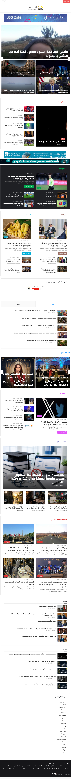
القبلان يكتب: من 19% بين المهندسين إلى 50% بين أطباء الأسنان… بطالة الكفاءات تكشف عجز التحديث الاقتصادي (31, 615)
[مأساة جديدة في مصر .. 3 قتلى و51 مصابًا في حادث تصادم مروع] (53, 68)
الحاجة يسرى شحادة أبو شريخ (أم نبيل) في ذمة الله (42, 669)
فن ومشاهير (63, 736)
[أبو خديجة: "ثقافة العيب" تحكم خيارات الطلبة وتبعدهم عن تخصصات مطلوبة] (62, 335)
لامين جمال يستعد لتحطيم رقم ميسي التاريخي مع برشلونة (13, 204)
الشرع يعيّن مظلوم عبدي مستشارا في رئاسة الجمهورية (53, 244)
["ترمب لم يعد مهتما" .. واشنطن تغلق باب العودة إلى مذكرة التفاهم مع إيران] (62, 260)
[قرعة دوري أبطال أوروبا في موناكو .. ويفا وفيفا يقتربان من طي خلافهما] (62, 203)
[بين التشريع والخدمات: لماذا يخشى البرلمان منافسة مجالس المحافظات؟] (62, 631)
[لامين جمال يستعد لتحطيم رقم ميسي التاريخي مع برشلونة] (29, 203)
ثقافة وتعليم (63, 718)
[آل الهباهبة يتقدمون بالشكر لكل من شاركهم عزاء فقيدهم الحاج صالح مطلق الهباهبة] (62, 656)
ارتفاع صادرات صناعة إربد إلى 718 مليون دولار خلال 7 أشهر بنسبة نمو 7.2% (35, 311)
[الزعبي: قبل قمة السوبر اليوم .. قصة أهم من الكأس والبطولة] (35, 42)
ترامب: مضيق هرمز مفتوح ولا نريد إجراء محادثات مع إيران (14, 135)
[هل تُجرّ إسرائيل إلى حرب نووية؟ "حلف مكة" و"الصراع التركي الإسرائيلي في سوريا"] (62, 269)
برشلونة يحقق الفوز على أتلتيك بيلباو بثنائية (13, 118)
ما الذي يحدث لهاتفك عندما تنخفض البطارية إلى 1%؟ (14, 401)
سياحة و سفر (62, 728)
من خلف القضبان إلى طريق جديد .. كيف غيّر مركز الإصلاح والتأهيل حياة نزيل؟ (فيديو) (14, 508)
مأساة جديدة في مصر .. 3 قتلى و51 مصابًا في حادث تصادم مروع (54, 73)
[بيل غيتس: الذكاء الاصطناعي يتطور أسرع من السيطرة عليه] (29, 409)
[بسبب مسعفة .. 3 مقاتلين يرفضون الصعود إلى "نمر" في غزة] (62, 320)
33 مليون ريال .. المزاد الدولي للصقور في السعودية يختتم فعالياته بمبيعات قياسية (13, 261)
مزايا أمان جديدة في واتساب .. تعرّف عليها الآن (14, 126)
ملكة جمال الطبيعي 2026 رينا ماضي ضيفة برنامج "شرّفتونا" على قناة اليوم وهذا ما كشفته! (18, 379)
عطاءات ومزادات (61, 739)
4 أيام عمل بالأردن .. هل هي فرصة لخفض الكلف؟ (51, 1)
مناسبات (64, 747)
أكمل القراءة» (62, 253)
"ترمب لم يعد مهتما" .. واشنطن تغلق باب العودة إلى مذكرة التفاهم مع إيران (47, 261)
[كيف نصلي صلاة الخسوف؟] (51, 126)
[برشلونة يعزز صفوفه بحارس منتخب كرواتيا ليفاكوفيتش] (62, 195)
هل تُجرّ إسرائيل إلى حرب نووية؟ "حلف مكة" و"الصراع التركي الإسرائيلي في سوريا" (48, 270)
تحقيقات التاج (62, 715)
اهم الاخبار (63, 712)
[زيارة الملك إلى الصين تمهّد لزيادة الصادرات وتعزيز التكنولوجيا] (62, 638)
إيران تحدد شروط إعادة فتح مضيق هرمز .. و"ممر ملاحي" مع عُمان (19, 91)
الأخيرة (52, 304)
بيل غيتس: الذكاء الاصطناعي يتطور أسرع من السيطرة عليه (14, 410)
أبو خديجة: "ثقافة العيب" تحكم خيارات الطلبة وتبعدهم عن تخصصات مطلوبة (35, 333)
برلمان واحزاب (62, 710)
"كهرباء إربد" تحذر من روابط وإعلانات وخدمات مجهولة (13, 418)
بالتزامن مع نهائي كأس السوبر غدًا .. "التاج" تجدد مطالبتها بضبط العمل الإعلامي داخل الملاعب (57, 508)
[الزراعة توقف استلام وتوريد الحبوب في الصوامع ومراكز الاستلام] (62, 328)
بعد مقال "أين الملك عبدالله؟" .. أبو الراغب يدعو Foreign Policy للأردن (20, 549)
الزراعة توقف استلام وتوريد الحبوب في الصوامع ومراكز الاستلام (38, 326)
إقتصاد (64, 704)
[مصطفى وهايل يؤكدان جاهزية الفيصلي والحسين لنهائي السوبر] (29, 195)
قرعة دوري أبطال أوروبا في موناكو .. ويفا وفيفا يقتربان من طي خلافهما (46, 204)
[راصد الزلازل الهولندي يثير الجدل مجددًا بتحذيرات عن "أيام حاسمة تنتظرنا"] (26, 269)
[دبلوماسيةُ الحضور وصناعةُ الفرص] (62, 623)
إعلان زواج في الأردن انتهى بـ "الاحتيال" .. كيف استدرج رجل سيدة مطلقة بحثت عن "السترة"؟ (36, 508)
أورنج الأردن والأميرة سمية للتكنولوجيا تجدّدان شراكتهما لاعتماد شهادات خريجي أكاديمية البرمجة (13, 427)
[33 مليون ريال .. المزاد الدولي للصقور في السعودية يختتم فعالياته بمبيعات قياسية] (26, 260)
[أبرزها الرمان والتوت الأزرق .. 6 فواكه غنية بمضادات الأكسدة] (29, 109)
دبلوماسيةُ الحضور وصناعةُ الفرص (47, 621)
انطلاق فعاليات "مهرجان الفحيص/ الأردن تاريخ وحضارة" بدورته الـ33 (53, 381)
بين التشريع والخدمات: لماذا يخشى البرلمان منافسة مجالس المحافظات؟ (36, 629)
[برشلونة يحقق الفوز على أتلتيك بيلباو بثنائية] (29, 117)
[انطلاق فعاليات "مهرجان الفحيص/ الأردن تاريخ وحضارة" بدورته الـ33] (53, 372)
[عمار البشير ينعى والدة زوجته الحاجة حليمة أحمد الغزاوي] (62, 686)
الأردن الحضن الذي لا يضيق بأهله (47, 606)
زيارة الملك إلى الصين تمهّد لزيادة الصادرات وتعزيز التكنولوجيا (39, 636)
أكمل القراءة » (29, 186)
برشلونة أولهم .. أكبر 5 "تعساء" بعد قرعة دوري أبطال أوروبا (13, 143)
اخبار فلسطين (62, 707)
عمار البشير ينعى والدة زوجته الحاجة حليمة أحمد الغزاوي (40, 684)
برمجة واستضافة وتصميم (64, 774)
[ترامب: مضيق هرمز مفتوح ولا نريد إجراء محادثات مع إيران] (29, 134)
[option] (35, 59)
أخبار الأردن (63, 702)
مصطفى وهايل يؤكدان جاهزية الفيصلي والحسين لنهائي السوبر (14, 196)
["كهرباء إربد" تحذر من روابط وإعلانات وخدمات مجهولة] (29, 417)
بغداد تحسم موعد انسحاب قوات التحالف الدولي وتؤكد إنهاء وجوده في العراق (52, 584)
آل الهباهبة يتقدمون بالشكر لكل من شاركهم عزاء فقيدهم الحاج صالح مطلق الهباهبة (32, 654)
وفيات (64, 752)
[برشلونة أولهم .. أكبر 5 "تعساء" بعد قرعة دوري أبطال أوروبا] (29, 142)
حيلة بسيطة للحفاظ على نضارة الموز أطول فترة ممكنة (19, 244)
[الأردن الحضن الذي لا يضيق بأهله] (62, 608)
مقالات (64, 744)
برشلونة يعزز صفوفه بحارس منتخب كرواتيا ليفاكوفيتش (47, 196)
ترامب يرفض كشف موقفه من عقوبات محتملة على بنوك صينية (53, 91)
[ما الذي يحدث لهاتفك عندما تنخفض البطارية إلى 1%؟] (29, 401)
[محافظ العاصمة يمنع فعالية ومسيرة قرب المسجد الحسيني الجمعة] (18, 68)
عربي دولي (63, 734)
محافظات (63, 742)
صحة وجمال (63, 731)
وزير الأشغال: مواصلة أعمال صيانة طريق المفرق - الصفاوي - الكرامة (54, 549)
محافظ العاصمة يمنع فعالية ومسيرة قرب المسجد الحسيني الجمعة (20, 73)
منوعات (64, 750)
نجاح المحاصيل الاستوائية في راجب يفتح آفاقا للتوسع (41, 340)
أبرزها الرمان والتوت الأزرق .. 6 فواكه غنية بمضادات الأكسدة (13, 110)
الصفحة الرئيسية (64, 768)
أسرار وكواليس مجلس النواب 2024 (14, 768)
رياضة (64, 726)
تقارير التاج (25, 768)
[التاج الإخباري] (35, 7)
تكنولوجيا (64, 720)
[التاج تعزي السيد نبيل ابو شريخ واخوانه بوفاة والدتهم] (62, 664)
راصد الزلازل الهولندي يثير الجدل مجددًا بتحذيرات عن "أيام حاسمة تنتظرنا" (12, 270)
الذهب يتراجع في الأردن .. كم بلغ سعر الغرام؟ (19, 583)
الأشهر (18, 304)
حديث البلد (63, 723)
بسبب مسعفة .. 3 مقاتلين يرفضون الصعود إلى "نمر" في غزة (39, 318)
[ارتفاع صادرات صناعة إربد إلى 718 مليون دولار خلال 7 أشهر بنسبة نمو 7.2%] (62, 313)
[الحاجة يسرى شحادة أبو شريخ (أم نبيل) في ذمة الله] (62, 671)
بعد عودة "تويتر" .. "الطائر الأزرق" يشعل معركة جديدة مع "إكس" (54, 423)
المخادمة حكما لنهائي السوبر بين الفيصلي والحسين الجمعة (21, 177)
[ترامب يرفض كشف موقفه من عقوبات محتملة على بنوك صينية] (53, 86)
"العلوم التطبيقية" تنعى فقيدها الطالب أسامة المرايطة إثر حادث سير (37, 676)
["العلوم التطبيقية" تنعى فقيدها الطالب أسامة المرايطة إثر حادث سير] (62, 679)
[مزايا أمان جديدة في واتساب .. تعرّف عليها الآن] (29, 126)
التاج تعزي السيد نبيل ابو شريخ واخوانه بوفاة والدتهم (41, 662)
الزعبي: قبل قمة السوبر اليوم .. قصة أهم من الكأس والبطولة (38, 54)
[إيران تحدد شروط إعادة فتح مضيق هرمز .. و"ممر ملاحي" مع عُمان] (18, 86)
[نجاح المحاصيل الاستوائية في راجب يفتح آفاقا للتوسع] (62, 343)
